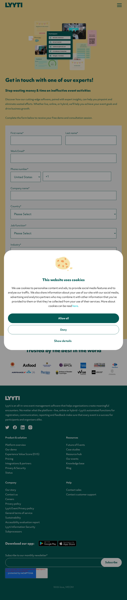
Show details (63, 341)
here (75, 306)
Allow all (63, 318)
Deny (63, 329)
